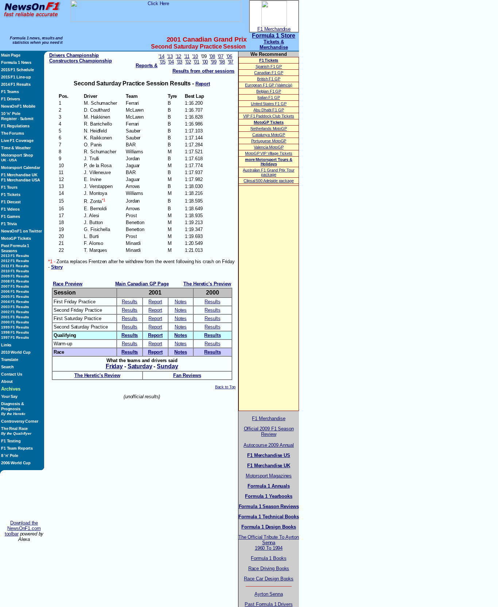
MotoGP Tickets (16, 238)
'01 (196, 62)
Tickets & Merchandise (274, 44)
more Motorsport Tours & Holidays (268, 161)
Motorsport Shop (17, 155)
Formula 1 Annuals (269, 486)
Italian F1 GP (268, 97)
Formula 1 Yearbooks (268, 496)
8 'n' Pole (9, 455)
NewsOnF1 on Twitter (21, 231)
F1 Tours (9, 187)
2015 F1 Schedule (17, 70)
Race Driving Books (268, 568)
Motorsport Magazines (269, 476)
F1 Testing (11, 441)
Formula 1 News (16, 62)
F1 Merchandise (274, 29)
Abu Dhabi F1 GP (268, 110)
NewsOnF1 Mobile (18, 106)
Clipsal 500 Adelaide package (268, 180)
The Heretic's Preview (207, 284)
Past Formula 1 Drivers (268, 604)
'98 (222, 62)
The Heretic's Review (97, 375)
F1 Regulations (15, 126)
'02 (188, 62)
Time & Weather (16, 148)
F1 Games (10, 216)
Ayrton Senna (268, 594)
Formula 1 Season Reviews (269, 506)
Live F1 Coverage (17, 140)
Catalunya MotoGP (268, 134)
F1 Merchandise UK (19, 175)
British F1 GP (268, 79)
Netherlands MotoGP (268, 128)
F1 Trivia (9, 224)
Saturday (140, 366)
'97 (231, 62)
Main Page (10, 55)
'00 (205, 62)
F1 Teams (10, 91)
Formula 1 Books (268, 558)
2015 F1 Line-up (16, 77)
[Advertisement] (24, 499)
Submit (27, 118)
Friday (114, 366)
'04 (171, 62)
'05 (163, 62)
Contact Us (11, 374)
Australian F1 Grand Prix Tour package (268, 172)
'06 (229, 56)
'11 (187, 56)
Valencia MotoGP (268, 147)
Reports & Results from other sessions (185, 68)
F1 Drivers (10, 99)
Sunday (167, 366)
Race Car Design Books (268, 578)
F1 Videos (10, 209)
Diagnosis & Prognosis (13, 409)
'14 (161, 56)
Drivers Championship (74, 55)
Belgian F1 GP (268, 91)
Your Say (9, 396)
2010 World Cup (16, 352)
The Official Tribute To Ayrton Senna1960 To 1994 (268, 542)
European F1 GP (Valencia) (268, 85)
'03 (180, 62)
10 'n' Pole (10, 113)
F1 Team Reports (17, 448)
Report (155, 301)
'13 (170, 56)
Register (9, 118)
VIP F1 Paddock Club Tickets (268, 116)
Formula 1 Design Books (268, 527)
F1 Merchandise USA (20, 180)
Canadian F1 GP (268, 72)
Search (7, 367)
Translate (9, 359)
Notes (181, 301)
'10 (195, 56)
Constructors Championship (80, 61)
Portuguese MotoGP (269, 141)
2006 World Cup (16, 463)
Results (129, 301)
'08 (212, 56)
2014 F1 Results (16, 84)
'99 (214, 62)
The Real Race (16, 430)
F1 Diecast (11, 202)
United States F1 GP (268, 103)
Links (6, 345)
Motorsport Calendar (20, 167)
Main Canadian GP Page (142, 284)
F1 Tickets (10, 194)
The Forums (12, 133)
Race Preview (67, 284)
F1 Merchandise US (268, 455)
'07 (220, 56)
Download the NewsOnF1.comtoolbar (23, 528)
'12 (179, 56)
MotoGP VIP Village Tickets (268, 153)
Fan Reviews (187, 375)
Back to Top (225, 387)
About (7, 381)
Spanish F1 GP (269, 66)
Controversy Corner (19, 421)
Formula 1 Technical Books (268, 516)
